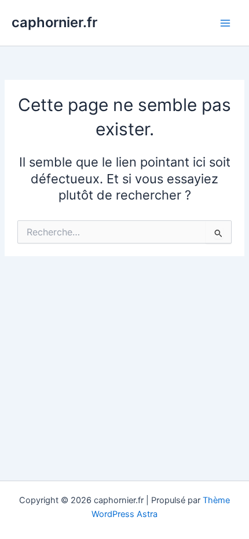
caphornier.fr (54, 22)
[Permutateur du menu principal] (225, 23)
